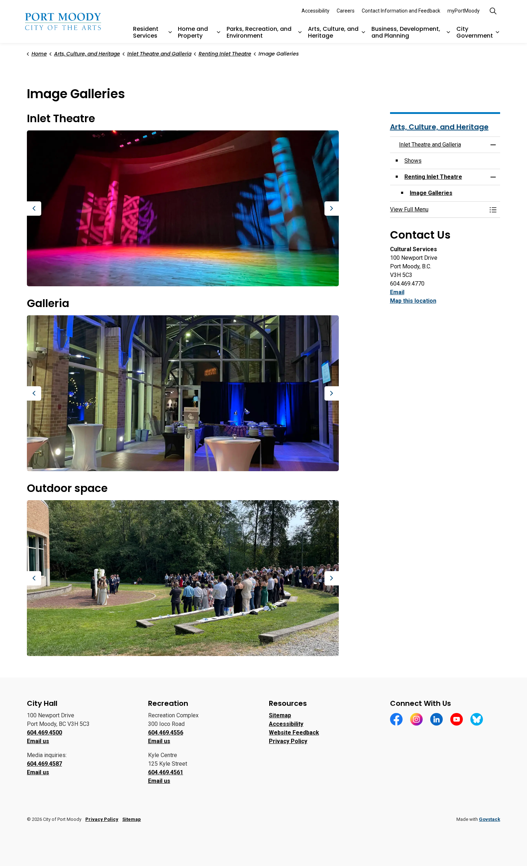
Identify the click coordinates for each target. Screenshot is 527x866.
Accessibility (315, 11)
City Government (474, 32)
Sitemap (280, 715)
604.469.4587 (44, 763)
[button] (183, 208)
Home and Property (193, 32)
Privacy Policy (288, 741)
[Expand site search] (493, 10)
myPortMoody (463, 11)
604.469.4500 (44, 732)
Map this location (413, 300)
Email (397, 292)
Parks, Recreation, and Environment (259, 32)
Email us (38, 741)
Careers (346, 11)
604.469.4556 (165, 732)
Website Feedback (294, 732)
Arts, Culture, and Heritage (333, 32)
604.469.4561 (165, 772)
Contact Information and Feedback (401, 11)
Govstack (489, 819)
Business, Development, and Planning (405, 32)
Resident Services (145, 32)
